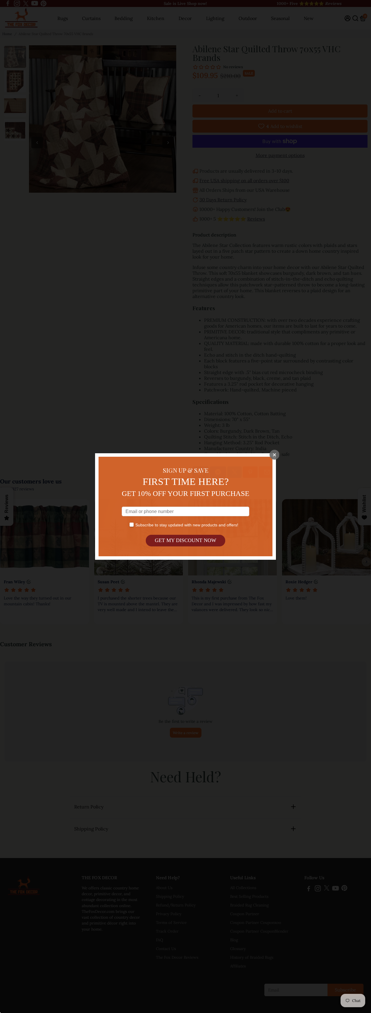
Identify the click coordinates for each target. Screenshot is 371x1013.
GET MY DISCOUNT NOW (185, 540)
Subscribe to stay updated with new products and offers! (186, 525)
